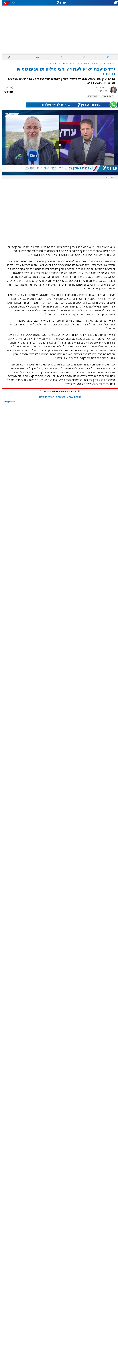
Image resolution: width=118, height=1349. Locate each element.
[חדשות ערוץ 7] (59, 2)
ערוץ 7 (110, 64)
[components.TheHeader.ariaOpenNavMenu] (99, 2)
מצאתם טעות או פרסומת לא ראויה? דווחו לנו (58, 397)
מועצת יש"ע (105, 96)
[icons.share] (4, 3)
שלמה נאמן (91, 96)
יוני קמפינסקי (100, 87)
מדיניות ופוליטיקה (98, 64)
